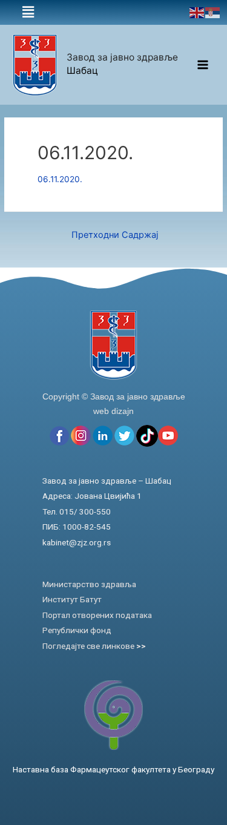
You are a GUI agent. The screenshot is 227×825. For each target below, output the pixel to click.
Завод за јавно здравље (122, 57)
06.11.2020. (60, 179)
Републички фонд (76, 630)
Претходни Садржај (114, 234)
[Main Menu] (203, 65)
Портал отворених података (97, 615)
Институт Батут (72, 599)
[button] (28, 12)
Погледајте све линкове (94, 646)
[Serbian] (213, 12)
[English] (197, 12)
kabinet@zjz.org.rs (76, 542)
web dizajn (113, 411)
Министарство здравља (89, 584)
